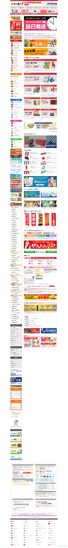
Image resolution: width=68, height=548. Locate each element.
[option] (40, 23)
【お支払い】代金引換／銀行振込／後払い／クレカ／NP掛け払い (49, 0)
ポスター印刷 (40, 535)
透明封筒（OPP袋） (53, 542)
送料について (15, 334)
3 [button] (39, 31)
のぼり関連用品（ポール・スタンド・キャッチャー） (47, 513)
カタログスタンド (15, 537)
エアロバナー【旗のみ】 (28, 320)
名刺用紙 (52, 530)
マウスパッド (27, 544)
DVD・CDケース (53, 523)
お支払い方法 (33, 514)
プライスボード (15, 542)
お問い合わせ (43, 514)
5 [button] (42, 31)
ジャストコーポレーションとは (15, 359)
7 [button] (45, 31)
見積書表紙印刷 (40, 542)
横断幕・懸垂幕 (15, 528)
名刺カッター (52, 533)
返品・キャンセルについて (14, 342)
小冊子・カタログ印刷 (41, 537)
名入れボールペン (27, 528)
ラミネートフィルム (53, 540)
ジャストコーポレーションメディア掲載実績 (14, 352)
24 (26, 278)
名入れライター (27, 530)
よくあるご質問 (13, 327)
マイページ (47, 514)
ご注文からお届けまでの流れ (15, 329)
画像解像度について (13, 340)
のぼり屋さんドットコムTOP (17, 513)
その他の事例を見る (53, 131)
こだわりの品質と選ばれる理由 (15, 354)
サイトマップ (12, 344)
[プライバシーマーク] (16, 424)
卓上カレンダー (27, 523)
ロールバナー (15, 535)
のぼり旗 (14, 523)
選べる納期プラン (15, 332)
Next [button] (55, 23)
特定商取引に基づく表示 (14, 363)
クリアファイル (27, 537)
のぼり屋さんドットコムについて (16, 347)
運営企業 (16, 357)
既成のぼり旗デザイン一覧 (25, 513)
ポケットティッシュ (28, 542)
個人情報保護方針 (13, 365)
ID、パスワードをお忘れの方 (49, 2)
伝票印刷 (39, 544)
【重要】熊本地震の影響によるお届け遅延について (34, 33)
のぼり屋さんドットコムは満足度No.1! (14, 349)
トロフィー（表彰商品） (28, 535)
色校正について (13, 338)
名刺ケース (52, 528)
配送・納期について (44, 288)
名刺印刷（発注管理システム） (42, 528)
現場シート (14, 530)
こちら (56, 265)
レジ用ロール (52, 535)
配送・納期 (25, 514)
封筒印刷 (39, 523)
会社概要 (12, 361)
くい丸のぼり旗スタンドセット (29, 324)
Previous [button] (24, 23)
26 (29, 278)
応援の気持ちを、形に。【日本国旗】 (30, 318)
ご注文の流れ (21, 514)
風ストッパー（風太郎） (28, 322)
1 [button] (36, 31)
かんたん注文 (15, 7)
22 (33, 277)
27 (30, 278)
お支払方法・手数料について (15, 336)
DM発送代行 (39, 530)
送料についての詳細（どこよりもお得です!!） (19, 477)
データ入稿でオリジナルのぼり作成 (35, 513)
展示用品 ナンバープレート (16, 544)
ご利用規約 (12, 367)
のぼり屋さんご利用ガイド (16, 325)
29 (33, 278)
